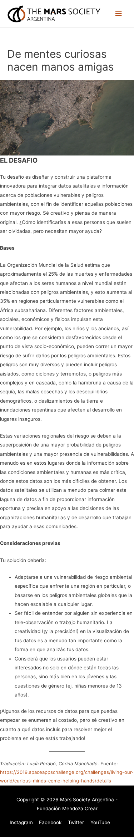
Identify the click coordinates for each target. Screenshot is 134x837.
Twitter (76, 822)
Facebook (50, 822)
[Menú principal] (118, 13)
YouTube (100, 822)
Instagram (21, 822)
